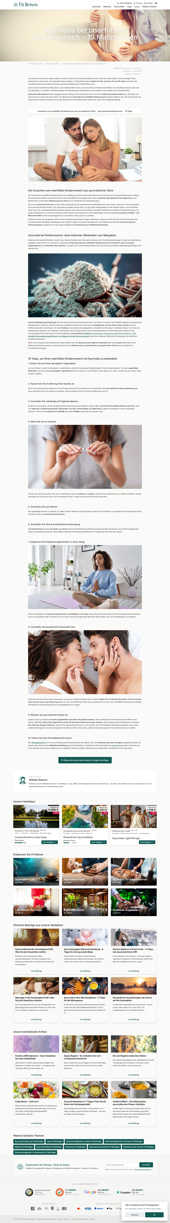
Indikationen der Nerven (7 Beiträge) (138, 1147)
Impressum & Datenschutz (46, 1219)
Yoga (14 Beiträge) (54, 1141)
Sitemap (92, 1219)
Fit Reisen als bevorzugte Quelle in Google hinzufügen (85, 760)
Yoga (129, 6)
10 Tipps (128, 111)
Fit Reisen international (80, 1219)
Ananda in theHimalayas (27, 831)
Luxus (137, 6)
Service (59, 1219)
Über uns (66, 1219)
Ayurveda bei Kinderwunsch (110, 111)
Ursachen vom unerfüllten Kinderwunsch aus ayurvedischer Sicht (66, 111)
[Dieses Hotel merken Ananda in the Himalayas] (16, 807)
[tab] (32, 826)
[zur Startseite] (25, 5)
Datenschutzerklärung (142, 1169)
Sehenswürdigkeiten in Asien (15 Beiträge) (84, 1141)
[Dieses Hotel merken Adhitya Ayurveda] (113, 807)
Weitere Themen (149, 6)
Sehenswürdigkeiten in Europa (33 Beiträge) (123, 1141)
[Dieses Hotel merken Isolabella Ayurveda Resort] (65, 807)
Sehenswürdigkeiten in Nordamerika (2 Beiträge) (35, 1152)
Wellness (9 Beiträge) (24, 1147)
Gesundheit (119, 6)
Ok (154, 1215)
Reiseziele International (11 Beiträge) (104, 1147)
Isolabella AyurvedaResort (80, 831)
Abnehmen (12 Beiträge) (75, 1147)
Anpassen (134, 1215)
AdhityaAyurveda (125, 831)
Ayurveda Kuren (118, 745)
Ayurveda (96, 6)
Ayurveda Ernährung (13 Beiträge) (29, 1141)
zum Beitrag (36, 971)
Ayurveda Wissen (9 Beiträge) (49, 1147)
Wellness (107, 6)
